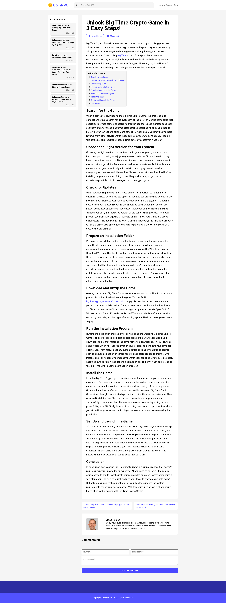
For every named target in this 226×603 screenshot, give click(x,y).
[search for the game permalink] (85, 108)
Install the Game (97, 97)
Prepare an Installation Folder (103, 87)
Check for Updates (98, 84)
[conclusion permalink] (85, 459)
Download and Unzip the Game (103, 90)
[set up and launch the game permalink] (85, 418)
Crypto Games (165, 5)
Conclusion (95, 103)
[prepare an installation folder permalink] (85, 233)
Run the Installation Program (102, 93)
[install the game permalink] (85, 370)
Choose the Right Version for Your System (108, 80)
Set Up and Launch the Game (103, 100)
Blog (176, 5)
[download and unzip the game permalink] (85, 285)
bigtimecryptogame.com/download (104, 301)
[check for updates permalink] (85, 184)
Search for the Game (99, 77)
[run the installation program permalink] (85, 326)
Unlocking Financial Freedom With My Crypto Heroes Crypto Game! (106, 505)
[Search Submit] (76, 5)
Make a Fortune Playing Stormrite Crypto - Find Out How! (155, 505)
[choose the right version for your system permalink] (85, 144)
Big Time (122, 55)
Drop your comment (130, 570)
